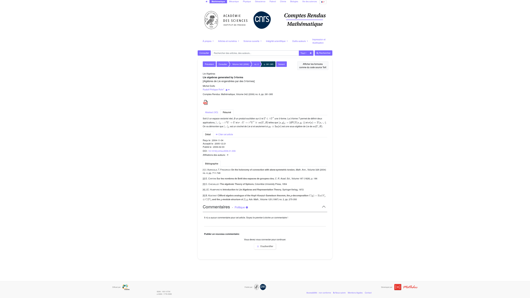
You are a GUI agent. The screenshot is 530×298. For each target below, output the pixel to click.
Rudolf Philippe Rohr (213, 89)
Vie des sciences (309, 1)
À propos (207, 41)
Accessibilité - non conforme (318, 292)
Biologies (294, 1)
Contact (368, 292)
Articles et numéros (227, 41)
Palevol (273, 1)
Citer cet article (225, 134)
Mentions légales (355, 292)
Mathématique (218, 1)
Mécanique (234, 1)
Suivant (281, 64)
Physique (247, 1)
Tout (302, 53)
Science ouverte (251, 41)
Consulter (204, 52)
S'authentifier (266, 246)
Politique (240, 207)
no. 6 (256, 64)
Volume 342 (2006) (240, 64)
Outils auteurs (299, 41)
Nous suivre (340, 292)
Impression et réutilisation (318, 41)
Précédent (209, 64)
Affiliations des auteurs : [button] (215, 154)
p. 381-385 (268, 64)
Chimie (283, 1)
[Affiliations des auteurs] (227, 90)
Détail (208, 134)
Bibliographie (211, 163)
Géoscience (260, 1)
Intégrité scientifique (276, 41)
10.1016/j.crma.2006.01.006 (222, 150)
